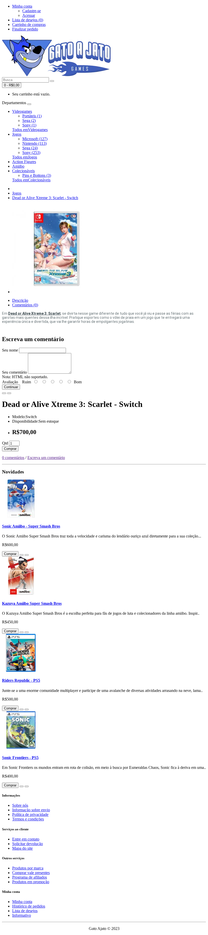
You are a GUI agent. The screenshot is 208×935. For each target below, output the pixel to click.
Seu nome (10, 350)
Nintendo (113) (34, 143)
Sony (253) (31, 152)
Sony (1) (29, 125)
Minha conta (22, 901)
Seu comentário (14, 372)
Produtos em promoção (30, 882)
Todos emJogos (24, 157)
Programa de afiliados (29, 877)
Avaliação (10, 382)
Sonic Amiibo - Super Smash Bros (31, 526)
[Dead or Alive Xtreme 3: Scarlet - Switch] (56, 292)
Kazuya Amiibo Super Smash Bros (32, 603)
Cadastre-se (31, 11)
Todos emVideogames (30, 130)
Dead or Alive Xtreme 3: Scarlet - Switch (45, 198)
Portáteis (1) (32, 116)
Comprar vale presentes (31, 872)
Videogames (22, 111)
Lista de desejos (25, 911)
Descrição (20, 300)
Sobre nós (20, 805)
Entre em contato (25, 839)
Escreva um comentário (46, 457)
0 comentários (13, 457)
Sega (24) (30, 148)
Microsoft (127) (34, 139)
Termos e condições (28, 819)
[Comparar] (9, 393)
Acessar (28, 15)
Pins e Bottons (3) (36, 175)
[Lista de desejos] (4, 393)
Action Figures (24, 162)
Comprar (10, 449)
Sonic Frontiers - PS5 (20, 757)
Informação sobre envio (31, 810)
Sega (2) (29, 120)
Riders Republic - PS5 (21, 680)
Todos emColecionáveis (31, 180)
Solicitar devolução (27, 844)
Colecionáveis (23, 171)
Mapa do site (22, 848)
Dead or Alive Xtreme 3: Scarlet (34, 313)
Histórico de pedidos (28, 906)
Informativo (21, 915)
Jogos (16, 134)
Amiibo (18, 166)
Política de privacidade (30, 814)
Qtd (5, 443)
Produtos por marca (27, 868)
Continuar (11, 387)
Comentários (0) (25, 305)
